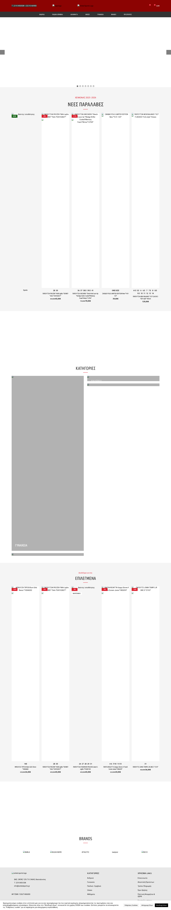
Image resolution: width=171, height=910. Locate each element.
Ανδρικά (90, 878)
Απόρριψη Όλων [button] (147, 905)
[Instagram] (20, 890)
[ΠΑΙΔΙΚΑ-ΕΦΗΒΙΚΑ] (123, 384)
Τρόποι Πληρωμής (144, 886)
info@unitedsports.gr (22, 886)
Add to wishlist (37, 122)
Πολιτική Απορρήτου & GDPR (146, 895)
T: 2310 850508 (18, 6)
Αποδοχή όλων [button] (161, 905)
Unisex (89, 890)
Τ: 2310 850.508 (20, 883)
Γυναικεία (90, 882)
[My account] (141, 5)
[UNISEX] (48, 554)
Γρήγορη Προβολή (37, 116)
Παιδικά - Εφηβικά (94, 886)
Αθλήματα (91, 894)
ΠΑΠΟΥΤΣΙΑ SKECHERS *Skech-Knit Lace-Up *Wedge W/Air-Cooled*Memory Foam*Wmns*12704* (85, 296)
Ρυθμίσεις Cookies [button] (131, 905)
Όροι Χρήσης (143, 890)
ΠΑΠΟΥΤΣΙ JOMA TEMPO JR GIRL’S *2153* (145, 767)
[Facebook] (14, 890)
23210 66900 (31, 6)
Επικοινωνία (142, 878)
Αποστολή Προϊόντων (146, 882)
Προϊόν (25, 290)
